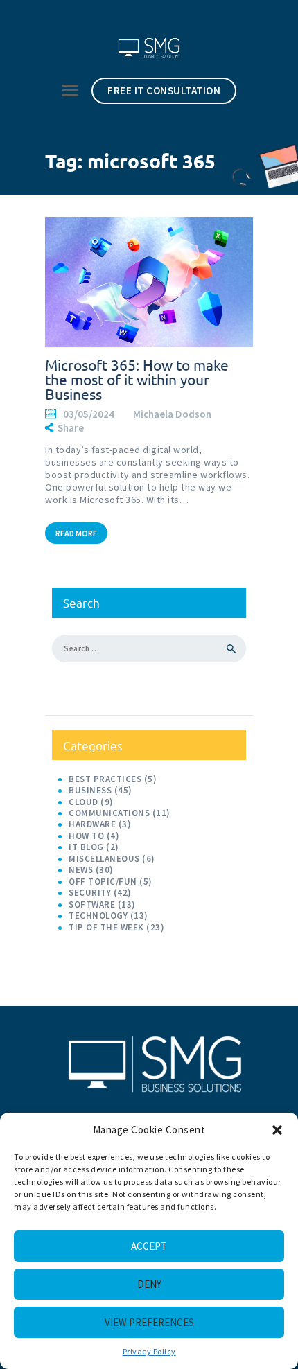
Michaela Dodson (173, 414)
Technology (98, 915)
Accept (149, 1246)
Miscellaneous (104, 859)
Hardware (92, 824)
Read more (76, 533)
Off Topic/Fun (103, 881)
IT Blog (86, 847)
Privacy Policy (149, 1351)
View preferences (149, 1322)
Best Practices (105, 779)
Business (90, 790)
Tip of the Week (106, 927)
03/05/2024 (88, 414)
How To (86, 836)
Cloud (83, 802)
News (81, 870)
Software (92, 904)
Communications (109, 813)
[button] (277, 1130)
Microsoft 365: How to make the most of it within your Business (137, 379)
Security (90, 893)
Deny (149, 1284)
